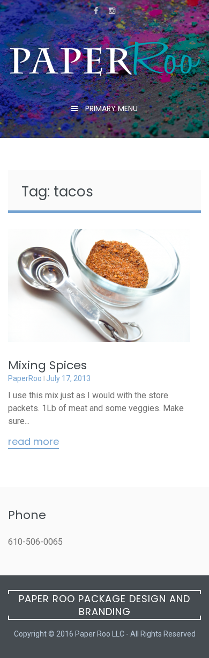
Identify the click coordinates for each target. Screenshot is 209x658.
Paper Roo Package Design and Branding (104, 605)
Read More (33, 442)
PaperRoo (25, 378)
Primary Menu (110, 108)
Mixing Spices (47, 365)
